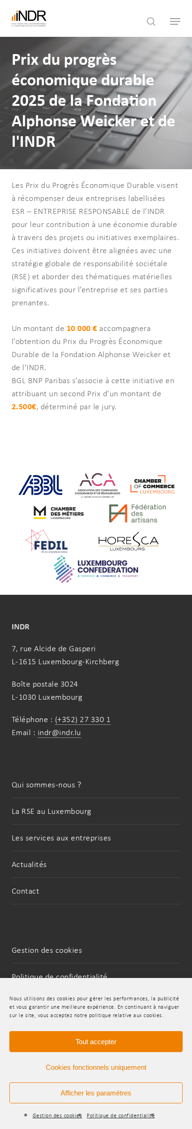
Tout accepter (96, 1042)
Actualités (29, 864)
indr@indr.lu (59, 732)
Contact (26, 891)
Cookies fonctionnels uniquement (96, 1067)
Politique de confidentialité (121, 1115)
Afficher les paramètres (96, 1093)
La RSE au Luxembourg (51, 811)
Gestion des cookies (57, 1115)
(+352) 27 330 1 (83, 719)
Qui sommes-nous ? (47, 784)
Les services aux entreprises (61, 838)
